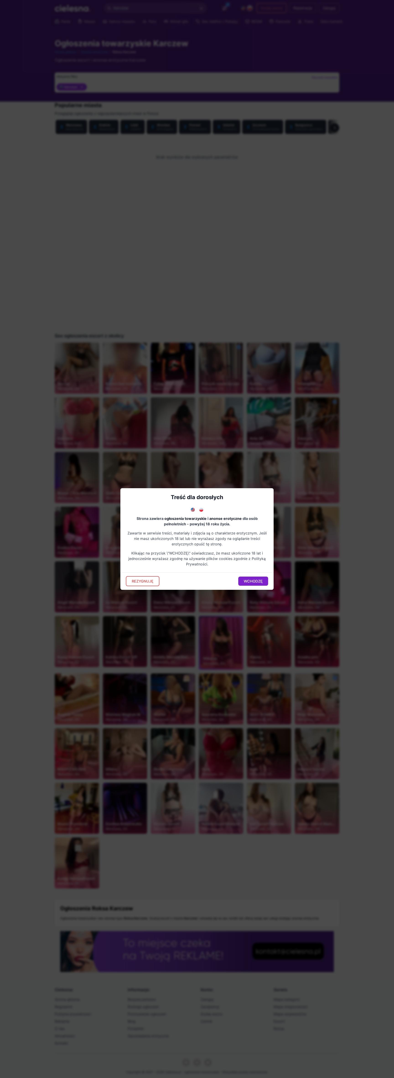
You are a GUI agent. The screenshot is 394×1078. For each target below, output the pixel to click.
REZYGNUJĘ (142, 581)
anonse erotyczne (225, 518)
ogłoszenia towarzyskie (185, 518)
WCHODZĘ (253, 581)
